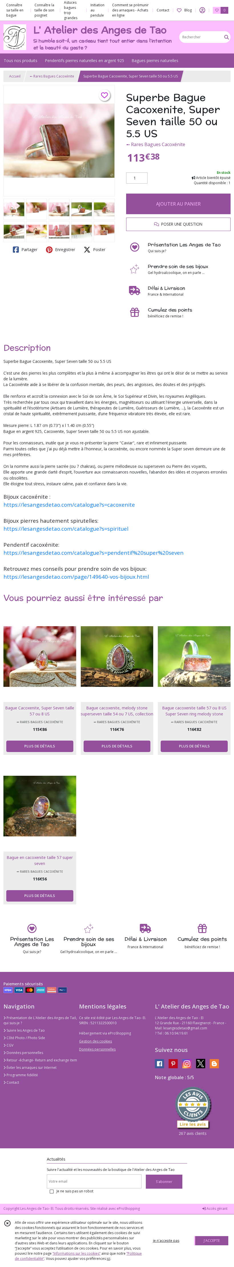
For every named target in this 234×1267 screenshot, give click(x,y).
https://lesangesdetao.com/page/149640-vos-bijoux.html (76, 576)
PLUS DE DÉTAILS (39, 746)
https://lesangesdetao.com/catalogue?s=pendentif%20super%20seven (93, 552)
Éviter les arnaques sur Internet (31, 1067)
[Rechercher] (226, 37)
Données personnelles (24, 1052)
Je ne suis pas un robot (75, 1191)
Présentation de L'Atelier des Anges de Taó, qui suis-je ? (40, 1020)
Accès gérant (216, 1208)
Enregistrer (64, 249)
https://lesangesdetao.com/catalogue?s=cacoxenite (69, 504)
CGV (9, 1045)
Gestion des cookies (95, 1041)
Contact (163, 10)
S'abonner (164, 1181)
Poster (98, 249)
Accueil (15, 76)
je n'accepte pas (166, 1240)
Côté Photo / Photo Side (25, 1037)
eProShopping (128, 1208)
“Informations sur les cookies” (76, 1253)
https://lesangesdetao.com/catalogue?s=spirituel (65, 528)
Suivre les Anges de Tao (25, 1030)
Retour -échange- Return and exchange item (41, 1060)
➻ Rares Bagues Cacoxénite (52, 76)
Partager (28, 249)
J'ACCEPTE (212, 1240)
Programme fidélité (22, 1075)
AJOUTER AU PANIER (178, 204)
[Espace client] (202, 10)
